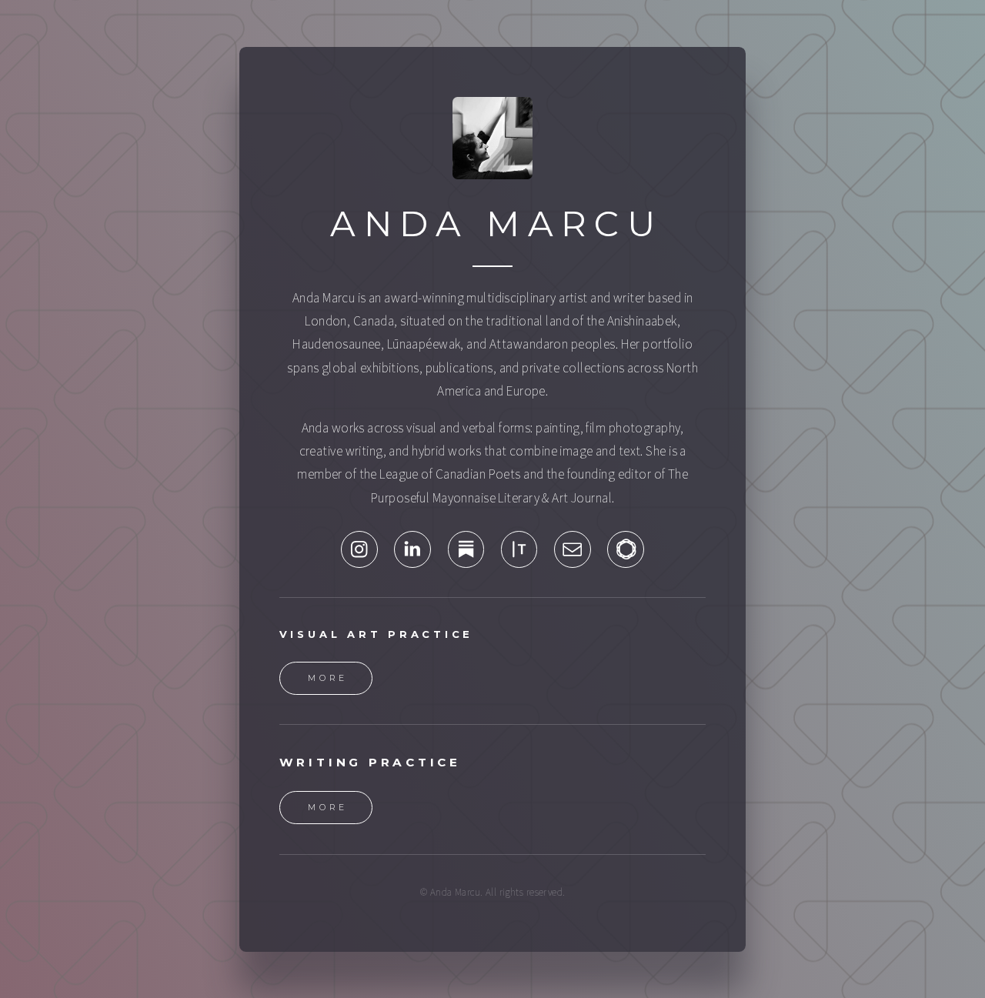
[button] (359, 549)
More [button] (328, 678)
